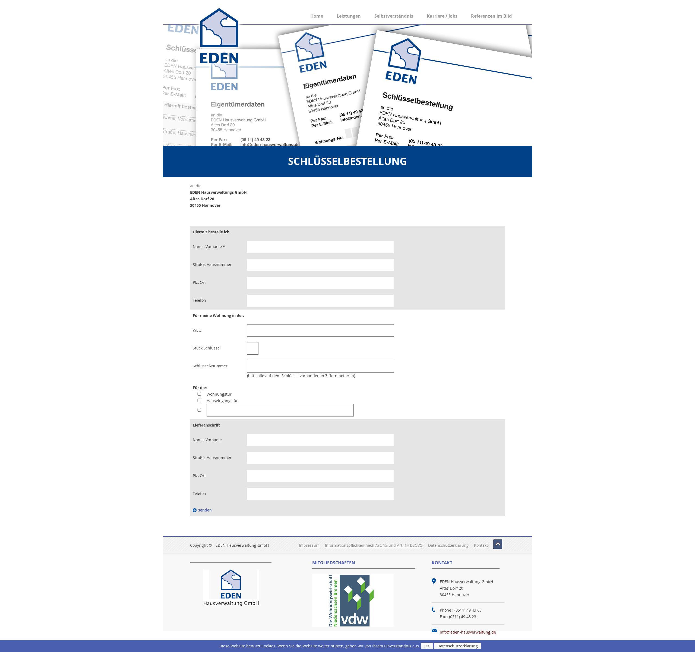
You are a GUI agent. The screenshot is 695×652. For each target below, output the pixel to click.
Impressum (309, 545)
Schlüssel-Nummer (210, 365)
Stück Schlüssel (207, 348)
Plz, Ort (199, 282)
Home (316, 16)
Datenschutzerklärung (448, 545)
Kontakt (481, 545)
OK (427, 645)
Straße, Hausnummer (212, 264)
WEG (197, 330)
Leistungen (349, 16)
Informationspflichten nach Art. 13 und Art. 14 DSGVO (374, 545)
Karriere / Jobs (442, 16)
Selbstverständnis (393, 16)
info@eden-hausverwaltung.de (468, 632)
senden (205, 510)
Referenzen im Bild (491, 16)
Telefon (199, 300)
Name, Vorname (207, 439)
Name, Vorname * (209, 246)
